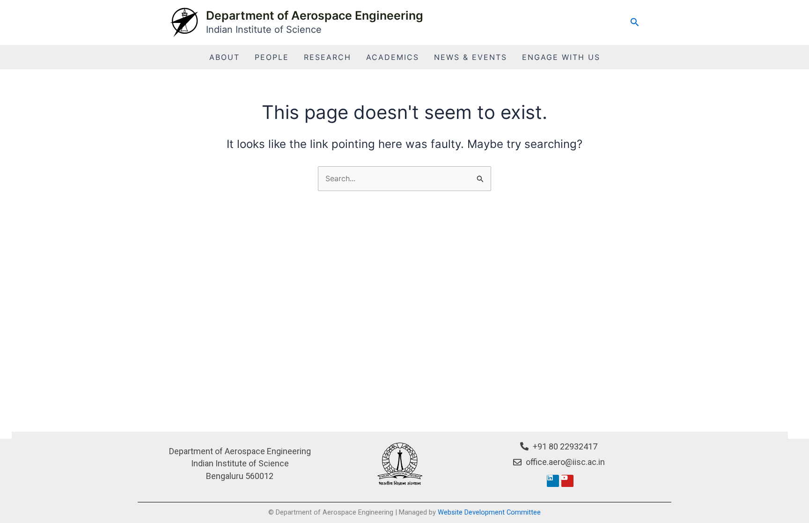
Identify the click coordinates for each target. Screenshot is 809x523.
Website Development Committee (489, 512)
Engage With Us (561, 57)
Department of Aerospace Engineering (314, 15)
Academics (392, 57)
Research (327, 57)
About (224, 57)
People (272, 57)
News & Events (470, 57)
